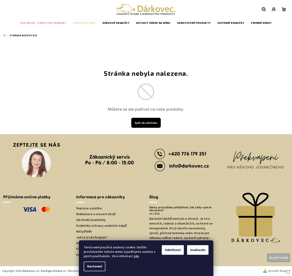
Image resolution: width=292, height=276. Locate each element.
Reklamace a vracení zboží (96, 214)
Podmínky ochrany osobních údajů (101, 226)
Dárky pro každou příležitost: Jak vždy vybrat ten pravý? (180, 209)
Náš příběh (84, 231)
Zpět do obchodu (146, 122)
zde (136, 256)
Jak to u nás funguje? (91, 237)
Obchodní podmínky (91, 220)
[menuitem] (43, 23)
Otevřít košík (278, 258)
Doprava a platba (89, 208)
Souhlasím (198, 250)
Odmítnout (173, 250)
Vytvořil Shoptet (279, 271)
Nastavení (94, 266)
